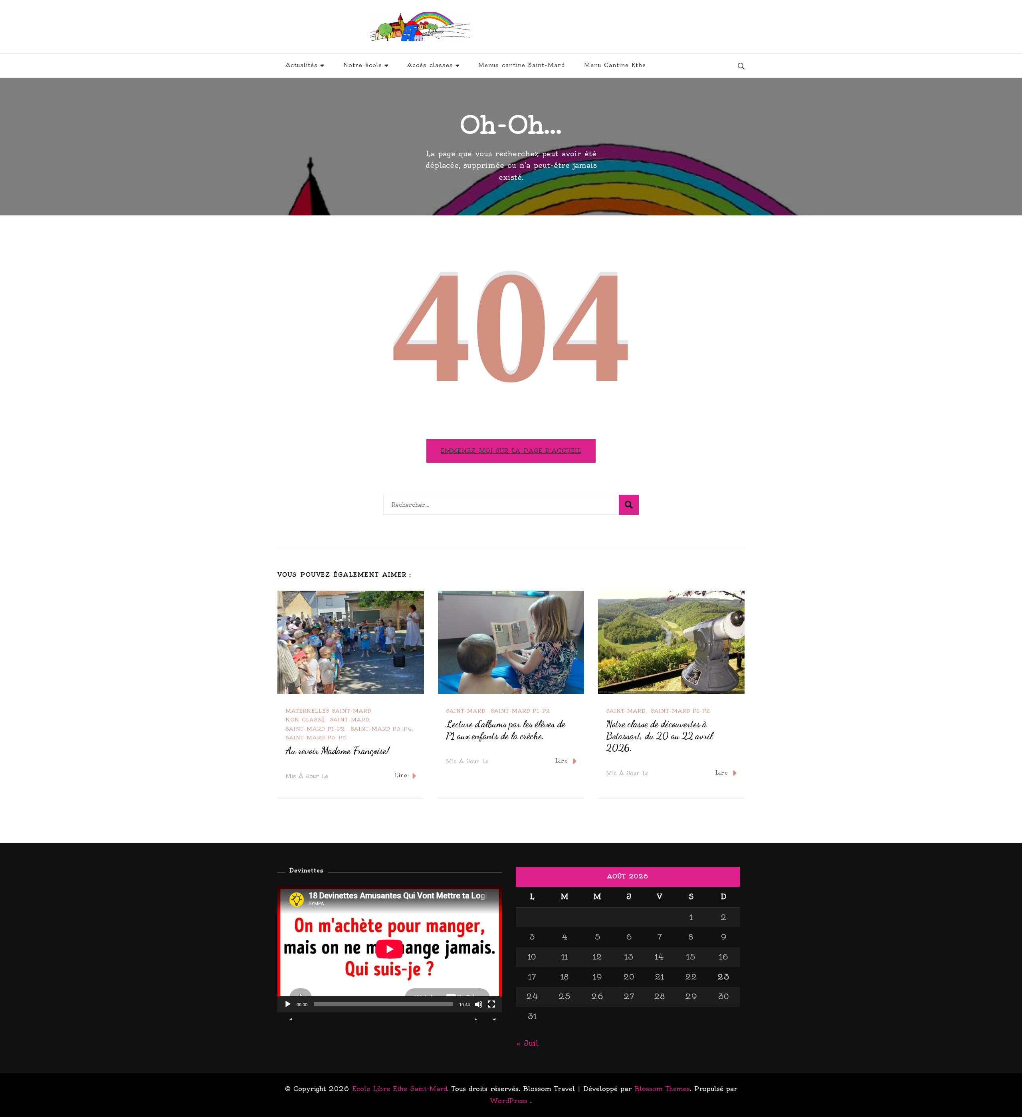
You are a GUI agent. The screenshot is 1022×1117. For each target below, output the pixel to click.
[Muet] (479, 1010)
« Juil (527, 1043)
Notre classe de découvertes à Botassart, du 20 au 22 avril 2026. (659, 736)
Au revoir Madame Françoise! (337, 751)
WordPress (508, 1101)
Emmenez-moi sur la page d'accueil (511, 450)
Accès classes (430, 65)
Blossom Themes (662, 1089)
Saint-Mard (349, 720)
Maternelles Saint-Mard (328, 711)
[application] (389, 949)
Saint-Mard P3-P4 (381, 729)
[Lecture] (288, 1010)
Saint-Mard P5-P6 (316, 738)
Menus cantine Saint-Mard (521, 65)
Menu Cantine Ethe (615, 65)
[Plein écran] (491, 1010)
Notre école (362, 65)
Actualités (301, 65)
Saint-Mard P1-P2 (315, 729)
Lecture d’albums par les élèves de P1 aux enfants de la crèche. (505, 730)
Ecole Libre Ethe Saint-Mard (565, 26)
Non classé (305, 720)
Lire (401, 775)
